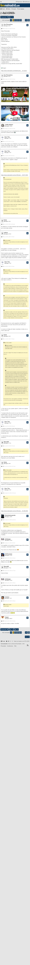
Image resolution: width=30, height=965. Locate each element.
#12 (3, 466)
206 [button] (26, 20)
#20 (3, 621)
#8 (2, 266)
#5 (2, 155)
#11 (3, 445)
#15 (3, 542)
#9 (2, 339)
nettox (6, 232)
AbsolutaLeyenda (10, 515)
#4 (2, 141)
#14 (3, 519)
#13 (3, 493)
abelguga (8, 539)
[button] (11, 20)
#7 (2, 236)
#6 (2, 224)
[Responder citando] (27, 25)
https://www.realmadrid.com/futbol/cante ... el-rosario (14, 70)
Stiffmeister (8, 554)
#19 (3, 600)
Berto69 (6, 442)
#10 (3, 426)
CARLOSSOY (9, 124)
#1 (2, 28)
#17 (3, 570)
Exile (5, 220)
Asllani (7, 597)
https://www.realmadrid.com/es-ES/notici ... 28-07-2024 (14, 175)
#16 (3, 558)
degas (7, 617)
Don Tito (7, 137)
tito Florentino (8, 24)
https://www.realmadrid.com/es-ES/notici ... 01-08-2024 (14, 510)
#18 (3, 582)
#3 (2, 128)
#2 (2, 79)
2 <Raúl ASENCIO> (7, 13)
